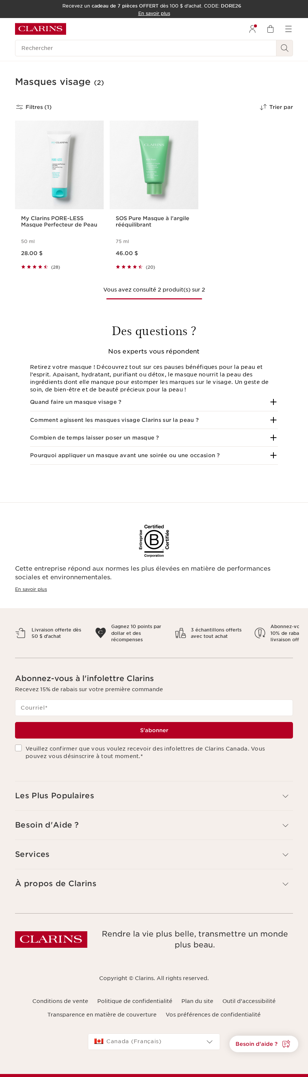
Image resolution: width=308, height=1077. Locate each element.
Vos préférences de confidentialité (213, 1021)
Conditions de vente (60, 1007)
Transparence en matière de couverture (102, 1021)
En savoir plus (31, 589)
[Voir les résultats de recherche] (284, 48)
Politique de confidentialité (134, 1007)
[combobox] (154, 1048)
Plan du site (197, 1007)
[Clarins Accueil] (40, 29)
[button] (154, 402)
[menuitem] (252, 28)
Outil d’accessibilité (249, 1007)
